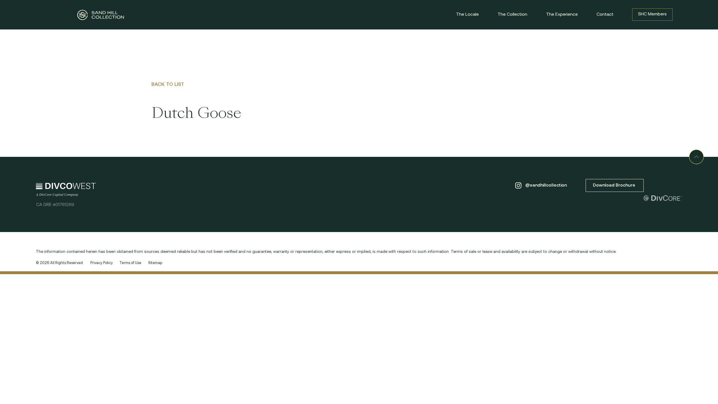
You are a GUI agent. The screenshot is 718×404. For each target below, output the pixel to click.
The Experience (562, 14)
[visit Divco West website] (66, 194)
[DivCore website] (663, 200)
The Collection (512, 14)
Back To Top (696, 157)
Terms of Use (130, 263)
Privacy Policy (101, 263)
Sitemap (155, 263)
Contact (605, 14)
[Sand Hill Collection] (100, 14)
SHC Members (652, 14)
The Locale (467, 14)
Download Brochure (614, 185)
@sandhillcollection (545, 185)
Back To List (167, 84)
